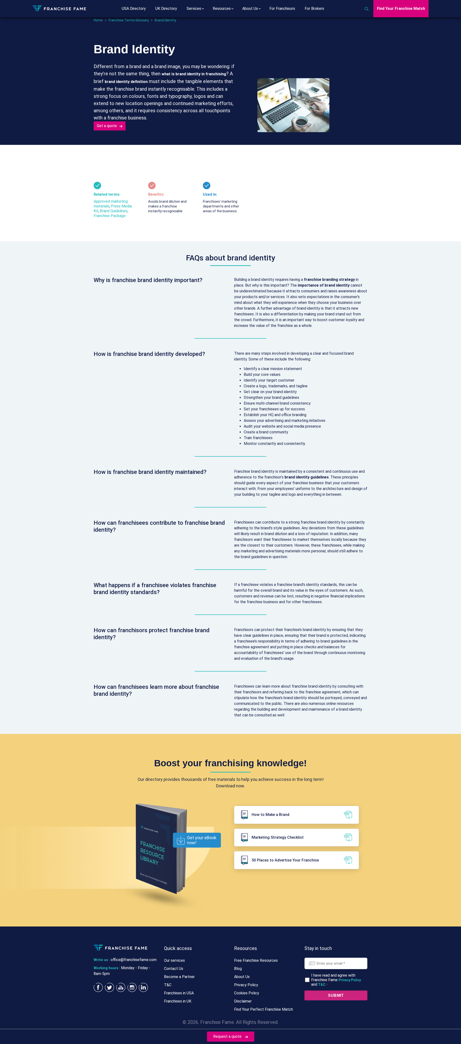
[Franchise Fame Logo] (59, 8)
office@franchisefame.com (134, 959)
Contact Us (173, 968)
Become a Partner (179, 976)
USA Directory (134, 8)
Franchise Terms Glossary (129, 20)
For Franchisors (282, 8)
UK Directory (166, 8)
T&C (167, 985)
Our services (174, 960)
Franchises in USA (179, 993)
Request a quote (228, 1036)
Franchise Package (110, 215)
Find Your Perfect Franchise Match (263, 1009)
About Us (250, 8)
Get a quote (107, 126)
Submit (336, 995)
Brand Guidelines (113, 211)
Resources (222, 8)
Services (194, 8)
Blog (238, 968)
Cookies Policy (246, 993)
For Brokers (314, 8)
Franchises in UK (177, 1001)
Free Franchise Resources (256, 960)
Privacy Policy (246, 985)
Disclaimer (243, 1001)
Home (98, 20)
